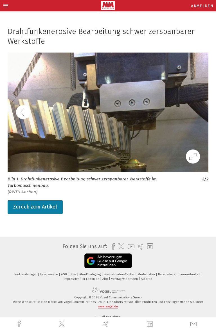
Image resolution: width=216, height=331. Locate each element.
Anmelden (202, 5)
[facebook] (20, 324)
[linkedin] (150, 324)
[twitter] (62, 324)
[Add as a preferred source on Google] (108, 260)
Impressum (72, 279)
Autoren (146, 279)
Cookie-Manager (26, 274)
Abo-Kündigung (90, 274)
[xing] (107, 324)
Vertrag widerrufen (125, 279)
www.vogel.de (108, 306)
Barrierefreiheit (190, 274)
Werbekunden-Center (119, 274)
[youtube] (129, 246)
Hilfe (73, 274)
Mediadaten (147, 274)
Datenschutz (167, 274)
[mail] (194, 324)
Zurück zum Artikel (35, 207)
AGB (64, 274)
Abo (105, 279)
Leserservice (49, 274)
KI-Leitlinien (91, 279)
